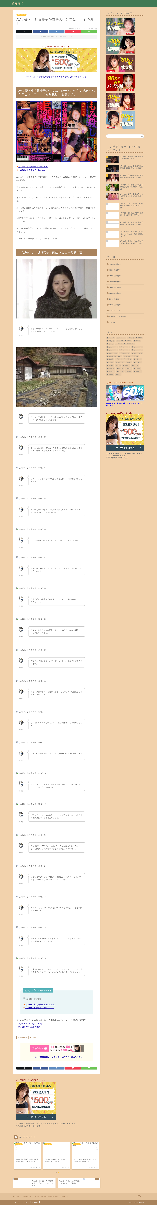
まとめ (112, 322)
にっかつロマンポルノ (118, 316)
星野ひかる (120, 362)
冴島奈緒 (138, 341)
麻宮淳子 (110, 374)
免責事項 (35, 1202)
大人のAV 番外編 (138, 353)
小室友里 (127, 356)
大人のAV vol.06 (125, 350)
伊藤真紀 (129, 341)
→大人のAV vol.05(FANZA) (28, 1027)
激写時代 (17, 3)
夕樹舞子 (119, 344)
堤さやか (110, 344)
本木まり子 (138, 362)
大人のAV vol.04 (138, 347)
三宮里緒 (140, 338)
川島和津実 (128, 359)
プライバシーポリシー (22, 1202)
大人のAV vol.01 (130, 344)
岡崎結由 (110, 359)
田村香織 (135, 365)
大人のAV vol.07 (138, 350)
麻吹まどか (138, 371)
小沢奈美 (136, 356)
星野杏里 (129, 362)
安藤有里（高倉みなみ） (114, 356)
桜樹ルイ (110, 365)
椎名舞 (119, 365)
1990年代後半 (115, 282)
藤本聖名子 (111, 371)
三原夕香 (131, 338)
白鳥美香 (120, 368)
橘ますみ (127, 365)
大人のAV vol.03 (125, 347)
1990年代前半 (21, 15)
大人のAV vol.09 (125, 353)
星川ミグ (110, 362)
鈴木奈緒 (129, 371)
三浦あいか (111, 341)
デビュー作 (111, 338)
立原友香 (129, 368)
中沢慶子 (120, 341)
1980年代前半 (115, 264)
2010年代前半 (115, 299)
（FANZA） (32, 170)
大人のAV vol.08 (112, 353)
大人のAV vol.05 (23, 1037)
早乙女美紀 (138, 359)
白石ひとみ (111, 368)
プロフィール (121, 338)
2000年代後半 (115, 293)
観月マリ (120, 371)
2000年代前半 (115, 287)
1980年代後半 (115, 270)
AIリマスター (114, 311)
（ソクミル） (33, 167)
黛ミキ (119, 374)
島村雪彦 (119, 359)
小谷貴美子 (34, 1037)
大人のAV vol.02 (112, 347)
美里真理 (138, 368)
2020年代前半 (115, 305)
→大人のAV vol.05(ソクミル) (29, 1024)
